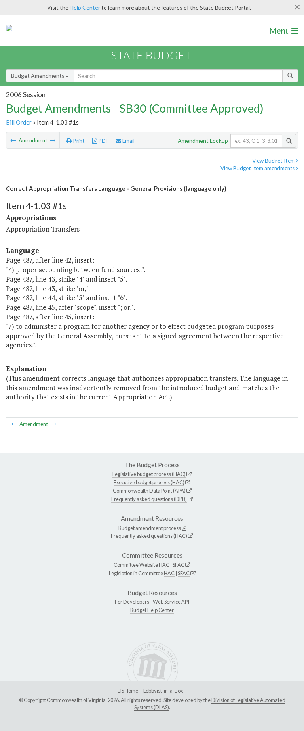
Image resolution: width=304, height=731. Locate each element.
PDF (102, 141)
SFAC (178, 565)
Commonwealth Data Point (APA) (149, 490)
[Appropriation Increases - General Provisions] (52, 140)
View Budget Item (274, 160)
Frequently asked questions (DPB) (149, 499)
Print (78, 141)
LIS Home (128, 690)
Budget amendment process (149, 528)
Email (128, 141)
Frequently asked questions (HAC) (149, 536)
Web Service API (171, 602)
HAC (164, 565)
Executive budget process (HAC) (149, 482)
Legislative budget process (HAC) (149, 474)
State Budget (151, 55)
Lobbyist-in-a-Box (163, 690)
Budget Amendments (38, 75)
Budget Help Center (152, 610)
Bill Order (19, 122)
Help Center (85, 7)
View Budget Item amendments (258, 168)
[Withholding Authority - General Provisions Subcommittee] (13, 140)
